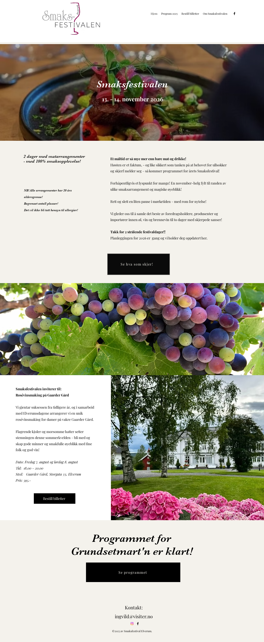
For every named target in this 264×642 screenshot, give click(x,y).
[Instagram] (132, 624)
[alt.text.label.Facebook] (234, 13)
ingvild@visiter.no (134, 616)
